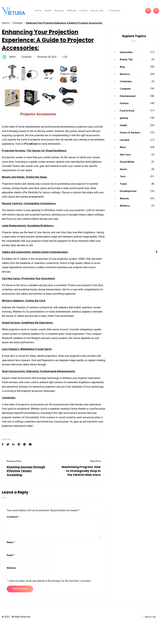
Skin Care (125, 154)
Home (38, 10)
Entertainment (128, 96)
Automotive (126, 52)
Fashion (83, 10)
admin (12, 57)
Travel (123, 183)
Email (10, 555)
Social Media (127, 161)
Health (48, 10)
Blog (122, 66)
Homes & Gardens (130, 132)
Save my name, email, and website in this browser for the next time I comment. (50, 580)
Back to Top (150, 617)
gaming (124, 118)
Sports (123, 169)
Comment (13, 516)
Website (11, 568)
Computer (27, 57)
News (123, 147)
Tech (122, 176)
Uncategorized (128, 191)
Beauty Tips (97, 10)
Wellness (71, 10)
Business (59, 10)
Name (11, 542)
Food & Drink (127, 110)
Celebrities (114, 10)
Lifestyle (125, 140)
